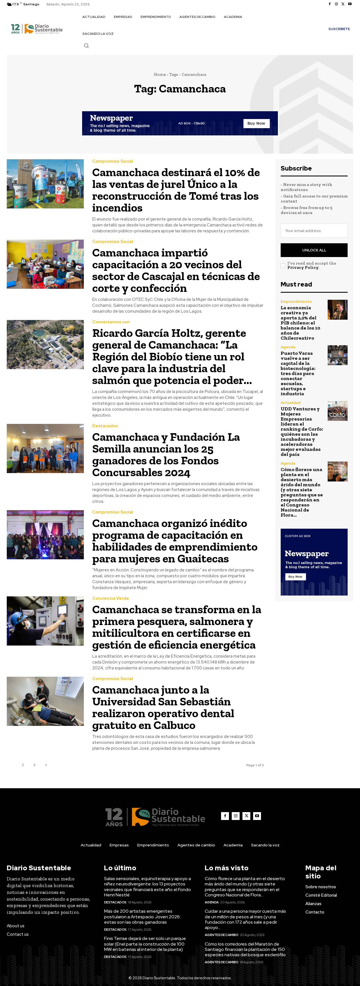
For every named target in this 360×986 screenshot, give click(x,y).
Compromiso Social (112, 161)
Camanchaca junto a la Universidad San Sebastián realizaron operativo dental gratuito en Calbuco (163, 707)
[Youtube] (349, 4)
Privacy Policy (302, 267)
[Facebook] (329, 4)
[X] (343, 4)
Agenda (288, 347)
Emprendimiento (296, 301)
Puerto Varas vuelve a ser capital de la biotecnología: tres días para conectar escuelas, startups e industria (298, 373)
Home (160, 74)
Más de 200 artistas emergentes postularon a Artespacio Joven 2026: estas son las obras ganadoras (142, 916)
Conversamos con (111, 322)
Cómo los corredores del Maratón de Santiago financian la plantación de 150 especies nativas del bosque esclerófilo (245, 949)
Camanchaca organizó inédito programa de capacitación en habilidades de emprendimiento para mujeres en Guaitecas (175, 540)
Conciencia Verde (110, 598)
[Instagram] (336, 4)
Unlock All (314, 250)
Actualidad (291, 403)
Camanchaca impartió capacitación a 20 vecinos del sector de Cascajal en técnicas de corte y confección (176, 270)
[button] (86, 45)
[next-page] (46, 765)
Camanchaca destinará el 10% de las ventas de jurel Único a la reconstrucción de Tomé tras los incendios (176, 190)
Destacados (105, 426)
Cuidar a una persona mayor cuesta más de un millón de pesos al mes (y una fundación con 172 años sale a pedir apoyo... (245, 919)
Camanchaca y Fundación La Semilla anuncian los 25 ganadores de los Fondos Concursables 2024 (166, 454)
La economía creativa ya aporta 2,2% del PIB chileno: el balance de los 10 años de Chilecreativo (300, 323)
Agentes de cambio (221, 935)
